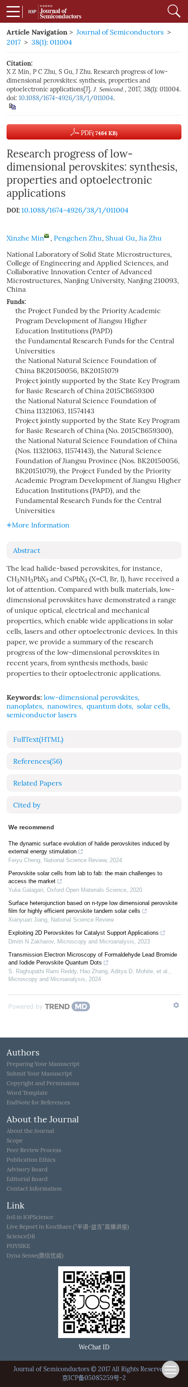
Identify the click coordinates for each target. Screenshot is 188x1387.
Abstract (26, 550)
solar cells (152, 706)
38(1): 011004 (51, 42)
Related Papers (37, 783)
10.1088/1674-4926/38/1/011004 (66, 98)
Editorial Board (27, 1179)
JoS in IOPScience (30, 1217)
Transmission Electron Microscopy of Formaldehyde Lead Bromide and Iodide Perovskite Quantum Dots (92, 958)
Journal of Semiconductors (120, 32)
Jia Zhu (150, 238)
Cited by (26, 805)
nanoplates (24, 706)
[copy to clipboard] (12, 106)
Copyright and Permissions (43, 1083)
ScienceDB (21, 1236)
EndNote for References (38, 1102)
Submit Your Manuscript (39, 1073)
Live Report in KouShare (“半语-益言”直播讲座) (68, 1226)
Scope (15, 1140)
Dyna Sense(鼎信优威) (35, 1255)
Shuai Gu (120, 238)
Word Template (27, 1093)
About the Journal (30, 1131)
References (37, 761)
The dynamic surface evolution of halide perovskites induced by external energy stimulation (89, 847)
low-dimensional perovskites (91, 697)
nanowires (64, 706)
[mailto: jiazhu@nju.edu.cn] (46, 235)
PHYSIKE (18, 1246)
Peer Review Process (34, 1150)
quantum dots (109, 706)
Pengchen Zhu (78, 238)
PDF (98, 133)
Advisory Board (27, 1169)
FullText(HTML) (38, 739)
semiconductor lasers (42, 715)
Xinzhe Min (25, 238)
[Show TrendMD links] (176, 1005)
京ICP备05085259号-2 (94, 1378)
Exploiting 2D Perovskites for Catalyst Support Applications (83, 932)
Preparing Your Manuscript (43, 1064)
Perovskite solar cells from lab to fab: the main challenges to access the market (85, 877)
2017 (14, 42)
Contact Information (34, 1188)
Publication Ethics (31, 1159)
